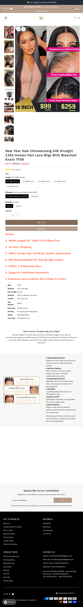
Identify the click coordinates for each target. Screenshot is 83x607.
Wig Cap (6, 570)
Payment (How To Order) (12, 527)
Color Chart (7, 567)
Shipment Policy (9, 534)
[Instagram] (5, 8)
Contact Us (47, 534)
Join (63, 500)
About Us (6, 523)
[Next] (58, 9)
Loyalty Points (8, 541)
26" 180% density (12, 186)
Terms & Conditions (10, 544)
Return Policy (8, 530)
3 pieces (18, 206)
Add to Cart (41, 222)
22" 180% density (44, 181)
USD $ (76, 9)
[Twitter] (8, 8)
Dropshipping (48, 530)
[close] (81, 2)
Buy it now (41, 229)
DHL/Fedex (35, 196)
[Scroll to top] (79, 601)
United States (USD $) (66, 593)
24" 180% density (60, 181)
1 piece (9, 206)
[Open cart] (79, 18)
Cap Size (6, 574)
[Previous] (24, 9)
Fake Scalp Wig (8, 560)
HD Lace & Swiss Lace (11, 556)
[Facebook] (3, 8)
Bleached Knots (9, 563)
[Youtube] (11, 8)
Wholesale (47, 523)
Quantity (8, 211)
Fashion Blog (8, 581)
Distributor (47, 527)
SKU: (7, 174)
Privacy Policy (8, 537)
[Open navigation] (12, 17)
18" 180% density (12, 181)
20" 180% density (28, 181)
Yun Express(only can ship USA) (17, 196)
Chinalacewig (21, 600)
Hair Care (6, 577)
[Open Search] (75, 18)
